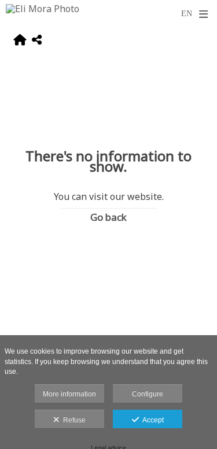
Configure (147, 394)
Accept (151, 420)
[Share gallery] (37, 41)
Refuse (73, 420)
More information (69, 394)
